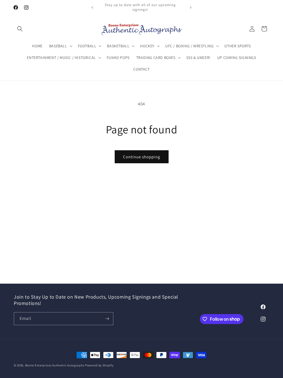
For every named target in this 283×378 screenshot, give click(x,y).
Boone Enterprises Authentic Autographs (55, 365)
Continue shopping (141, 156)
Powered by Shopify (99, 365)
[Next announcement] (191, 7)
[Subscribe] (107, 318)
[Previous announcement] (92, 7)
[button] (20, 29)
